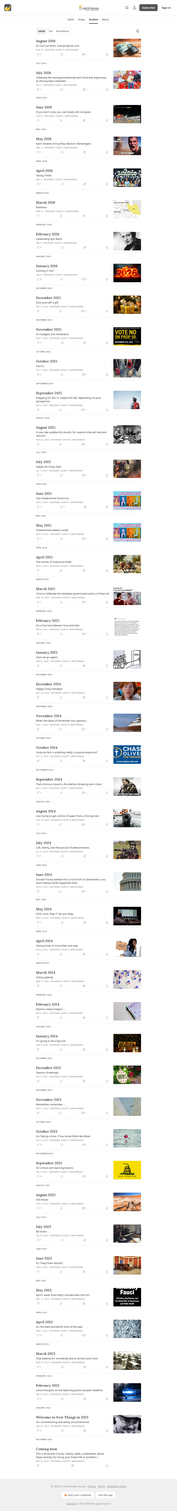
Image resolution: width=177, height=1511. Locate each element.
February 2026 (47, 234)
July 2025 (43, 462)
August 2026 (45, 41)
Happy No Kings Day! (48, 466)
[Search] (126, 7)
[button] (71, 19)
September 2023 (49, 1163)
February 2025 (47, 621)
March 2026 (45, 202)
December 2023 (48, 1068)
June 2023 (44, 1258)
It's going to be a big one (51, 1041)
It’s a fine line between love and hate (57, 625)
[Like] (38, 120)
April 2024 (44, 941)
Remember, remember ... (51, 1104)
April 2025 (44, 557)
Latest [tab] (41, 31)
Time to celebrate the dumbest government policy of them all (72, 593)
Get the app (106, 1495)
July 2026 (43, 73)
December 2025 (48, 298)
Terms (101, 1486)
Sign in (166, 7)
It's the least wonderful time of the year (59, 1326)
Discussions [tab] (62, 31)
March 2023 (45, 1354)
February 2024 (47, 1004)
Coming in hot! (45, 270)
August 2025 (45, 427)
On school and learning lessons (54, 1167)
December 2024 (48, 684)
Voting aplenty (44, 977)
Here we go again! (47, 657)
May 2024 (44, 909)
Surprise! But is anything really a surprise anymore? (66, 752)
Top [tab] (51, 31)
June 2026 (44, 107)
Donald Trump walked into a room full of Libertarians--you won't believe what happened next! (71, 881)
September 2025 (49, 393)
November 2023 (48, 1100)
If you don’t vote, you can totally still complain (63, 112)
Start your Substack (79, 1495)
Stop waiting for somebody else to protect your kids (67, 1358)
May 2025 (44, 525)
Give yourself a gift (47, 302)
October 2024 (47, 747)
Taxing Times (44, 175)
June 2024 (44, 875)
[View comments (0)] (62, 54)
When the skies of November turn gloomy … (62, 720)
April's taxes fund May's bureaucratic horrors (63, 1295)
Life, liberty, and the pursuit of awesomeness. (63, 847)
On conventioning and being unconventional (62, 1422)
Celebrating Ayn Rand (49, 239)
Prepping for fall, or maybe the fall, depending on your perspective (68, 399)
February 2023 (47, 1385)
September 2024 (49, 779)
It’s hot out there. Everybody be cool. (58, 45)
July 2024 (43, 843)
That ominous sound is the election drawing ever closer (69, 784)
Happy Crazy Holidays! (49, 688)
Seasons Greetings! (47, 1072)
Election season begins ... (51, 1009)
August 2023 (45, 1195)
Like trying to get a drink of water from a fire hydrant (67, 816)
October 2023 (46, 1131)
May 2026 (44, 139)
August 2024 (46, 811)
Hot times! (42, 1199)
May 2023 (44, 1290)
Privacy (92, 1486)
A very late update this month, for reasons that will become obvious (71, 433)
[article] (88, 48)
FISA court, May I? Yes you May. (55, 913)
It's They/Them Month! (49, 1263)
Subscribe (148, 7)
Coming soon (46, 1449)
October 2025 (46, 361)
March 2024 (45, 972)
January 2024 (47, 1036)
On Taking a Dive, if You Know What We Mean (63, 1136)
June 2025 (44, 493)
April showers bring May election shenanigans (63, 143)
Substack (71, 1503)
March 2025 (45, 589)
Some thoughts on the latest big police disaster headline (69, 1390)
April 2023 (44, 1322)
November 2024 (49, 716)
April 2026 (44, 171)
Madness (41, 207)
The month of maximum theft (53, 562)
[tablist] (53, 31)
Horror (40, 366)
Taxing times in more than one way (57, 945)
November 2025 (48, 329)
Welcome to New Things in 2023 (62, 1417)
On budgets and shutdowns (52, 334)
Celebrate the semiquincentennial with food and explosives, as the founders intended (71, 79)
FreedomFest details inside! (52, 530)
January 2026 (47, 266)
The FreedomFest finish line (52, 498)
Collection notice (116, 1486)
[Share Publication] (134, 7)
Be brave (41, 1231)
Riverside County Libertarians (61, 50)
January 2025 (47, 652)
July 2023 (43, 1227)
